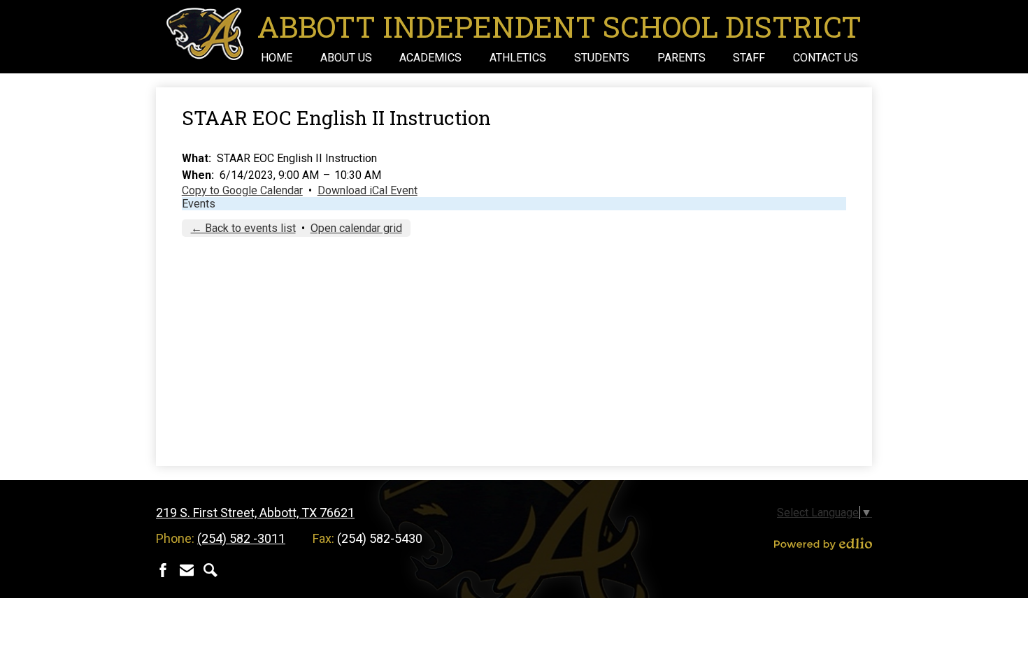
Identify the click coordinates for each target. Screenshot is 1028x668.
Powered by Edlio (823, 544)
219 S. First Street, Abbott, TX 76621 (255, 512)
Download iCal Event (367, 190)
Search (210, 570)
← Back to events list (243, 228)
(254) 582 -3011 (241, 538)
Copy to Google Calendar (242, 190)
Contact (187, 570)
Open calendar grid (356, 228)
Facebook (163, 570)
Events (198, 203)
